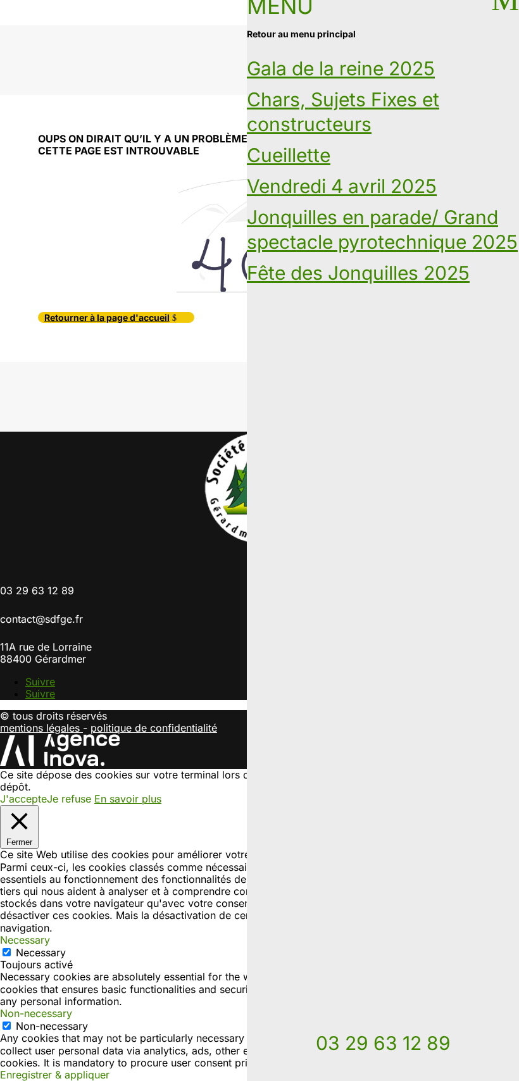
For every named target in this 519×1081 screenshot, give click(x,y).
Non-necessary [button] (36, 1013)
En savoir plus (127, 799)
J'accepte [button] (23, 799)
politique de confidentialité (154, 728)
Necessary (41, 952)
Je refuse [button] (69, 798)
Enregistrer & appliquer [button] (54, 1074)
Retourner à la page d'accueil (107, 317)
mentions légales (41, 728)
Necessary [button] (25, 940)
